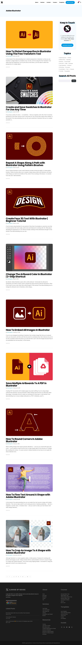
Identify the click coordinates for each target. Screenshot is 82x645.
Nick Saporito (10, 56)
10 (27, 576)
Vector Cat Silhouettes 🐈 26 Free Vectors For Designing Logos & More (19, 621)
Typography (67, 71)
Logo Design (45, 608)
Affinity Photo (62, 59)
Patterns (69, 65)
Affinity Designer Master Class (66, 596)
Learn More (8, 597)
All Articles (44, 634)
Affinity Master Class (65, 595)
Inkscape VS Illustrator (47, 629)
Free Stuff (62, 63)
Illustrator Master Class (65, 598)
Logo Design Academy (65, 599)
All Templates (63, 618)
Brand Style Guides (46, 627)
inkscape (71, 63)
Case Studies (67, 61)
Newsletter (45, 596)
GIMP (66, 63)
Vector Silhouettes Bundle (65, 612)
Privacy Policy (42, 643)
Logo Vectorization (46, 609)
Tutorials (61, 71)
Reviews (44, 615)
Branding (69, 59)
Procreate (68, 67)
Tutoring (44, 612)
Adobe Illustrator (63, 57)
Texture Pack (63, 615)
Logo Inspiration (63, 65)
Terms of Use (36, 643)
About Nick (45, 595)
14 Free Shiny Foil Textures (11, 617)
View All (62, 601)
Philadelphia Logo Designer (48, 614)
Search (74, 80)
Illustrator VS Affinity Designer (48, 632)
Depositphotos (57, 643)
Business (61, 61)
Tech (67, 69)
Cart (43, 599)
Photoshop (62, 67)
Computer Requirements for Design (49, 628)
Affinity (69, 57)
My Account (63, 602)
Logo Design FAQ (46, 611)
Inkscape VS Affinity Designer (48, 631)
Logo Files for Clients (46, 625)
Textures (72, 69)
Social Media (62, 69)
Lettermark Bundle (64, 614)
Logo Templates (64, 611)
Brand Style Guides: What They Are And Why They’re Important (18, 612)
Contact (44, 598)
